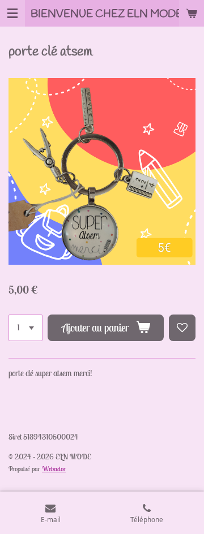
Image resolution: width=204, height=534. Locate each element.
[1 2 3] (25, 328)
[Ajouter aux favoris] (182, 328)
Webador (54, 468)
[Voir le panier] (191, 13)
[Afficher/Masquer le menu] (12, 13)
